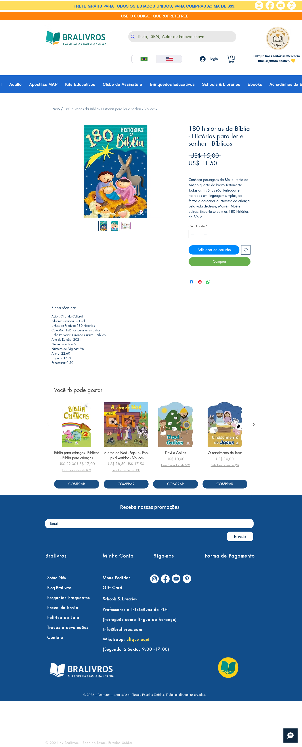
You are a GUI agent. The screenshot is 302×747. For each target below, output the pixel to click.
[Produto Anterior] (47, 424)
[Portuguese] (144, 59)
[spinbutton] (199, 234)
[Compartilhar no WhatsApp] (208, 282)
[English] (169, 59)
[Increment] (205, 234)
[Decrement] (192, 234)
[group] (150, 445)
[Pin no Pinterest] (200, 282)
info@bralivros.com (122, 629)
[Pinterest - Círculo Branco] (291, 5)
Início (56, 109)
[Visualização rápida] (76, 424)
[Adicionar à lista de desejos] (245, 250)
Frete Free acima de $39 (208, 171)
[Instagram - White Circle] (259, 5)
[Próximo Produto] (253, 424)
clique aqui (138, 639)
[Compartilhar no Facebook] (191, 282)
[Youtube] (280, 5)
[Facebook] (270, 5)
